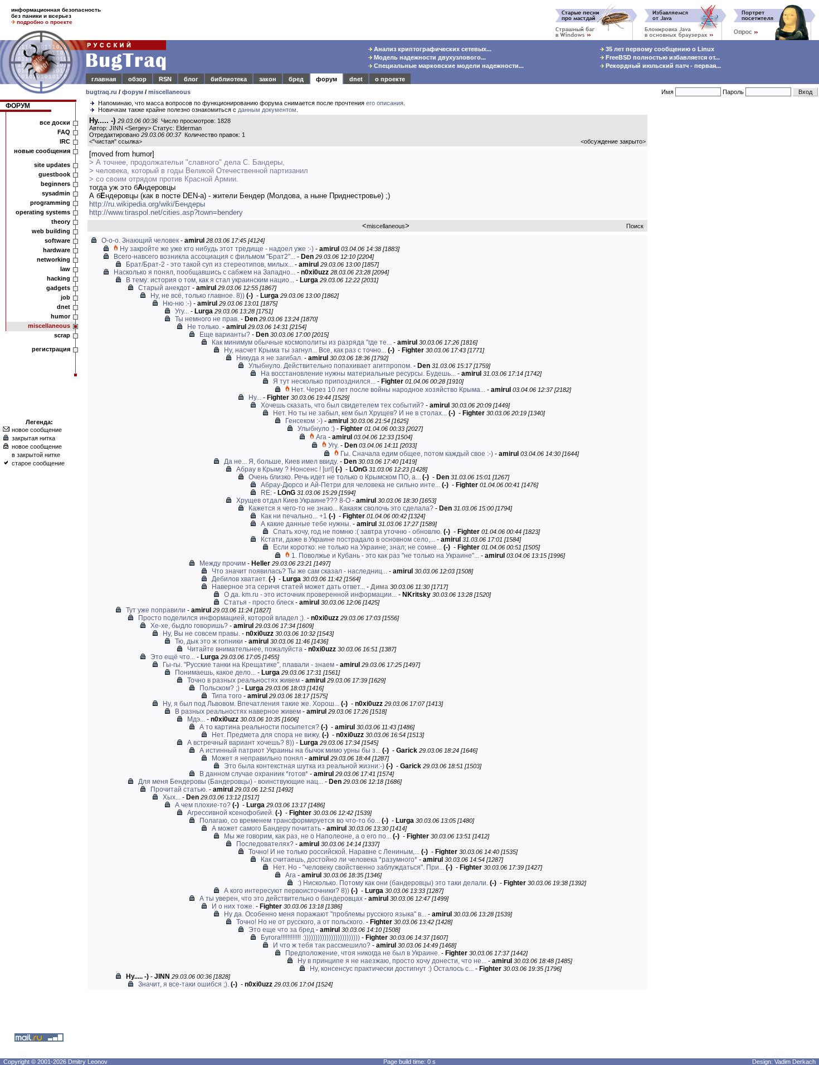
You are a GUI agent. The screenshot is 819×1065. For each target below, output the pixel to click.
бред (296, 79)
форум (326, 79)
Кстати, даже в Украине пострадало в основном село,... (348, 539)
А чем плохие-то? (203, 805)
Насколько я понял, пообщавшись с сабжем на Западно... (204, 272)
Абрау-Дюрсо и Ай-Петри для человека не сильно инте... (350, 485)
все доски (55, 122)
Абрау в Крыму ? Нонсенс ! (278, 469)
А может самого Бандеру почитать (266, 828)
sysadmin (56, 193)
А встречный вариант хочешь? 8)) (240, 743)
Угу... (182, 311)
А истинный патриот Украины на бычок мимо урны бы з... (290, 750)
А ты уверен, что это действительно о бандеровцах (281, 898)
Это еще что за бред (281, 930)
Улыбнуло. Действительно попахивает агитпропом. (330, 366)
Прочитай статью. (178, 789)
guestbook (54, 174)
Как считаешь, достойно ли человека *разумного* (339, 859)
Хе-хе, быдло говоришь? (189, 626)
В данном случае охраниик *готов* (253, 774)
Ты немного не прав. (207, 319)
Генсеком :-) (304, 421)
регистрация (51, 349)
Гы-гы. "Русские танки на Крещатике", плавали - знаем (248, 665)
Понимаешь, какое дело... (215, 672)
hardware (56, 250)
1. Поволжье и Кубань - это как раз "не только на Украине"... (385, 556)
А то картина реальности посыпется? (259, 727)
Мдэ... (196, 719)
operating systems (43, 212)
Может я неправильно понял (257, 758)
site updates (52, 164)
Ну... (254, 397)
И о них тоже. (233, 906)
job (65, 297)
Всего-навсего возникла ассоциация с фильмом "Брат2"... (204, 257)
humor (60, 316)
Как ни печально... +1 (294, 516)
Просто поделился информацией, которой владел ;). (221, 618)
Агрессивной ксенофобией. (230, 813)
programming (50, 202)
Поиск (635, 226)
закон (267, 79)
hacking (58, 278)
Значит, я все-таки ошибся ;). (183, 984)
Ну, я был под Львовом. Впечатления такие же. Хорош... (251, 704)
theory (60, 221)
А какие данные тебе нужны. (306, 524)
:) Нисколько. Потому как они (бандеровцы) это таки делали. (393, 883)
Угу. (333, 445)
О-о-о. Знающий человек (140, 240)
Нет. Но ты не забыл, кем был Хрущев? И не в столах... (360, 413)
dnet (356, 79)
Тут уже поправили (156, 610)
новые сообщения (42, 151)
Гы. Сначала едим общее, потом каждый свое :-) (416, 454)
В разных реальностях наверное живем (238, 711)
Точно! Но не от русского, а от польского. (300, 922)
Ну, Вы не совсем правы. (201, 633)
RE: (266, 493)
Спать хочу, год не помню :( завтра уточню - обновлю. (357, 532)
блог (191, 79)
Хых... (172, 797)
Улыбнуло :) (316, 429)
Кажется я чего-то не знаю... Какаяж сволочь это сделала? (340, 508)
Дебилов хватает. (239, 579)
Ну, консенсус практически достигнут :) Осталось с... (392, 969)
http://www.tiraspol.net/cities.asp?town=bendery (166, 212)
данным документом (267, 109)
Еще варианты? (224, 334)
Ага (321, 437)
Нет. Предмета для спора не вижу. (266, 735)
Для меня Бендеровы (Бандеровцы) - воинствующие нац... (230, 782)
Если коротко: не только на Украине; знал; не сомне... (357, 547)
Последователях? (265, 844)
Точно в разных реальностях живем (243, 680)
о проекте (390, 79)
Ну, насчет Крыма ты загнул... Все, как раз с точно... (305, 350)
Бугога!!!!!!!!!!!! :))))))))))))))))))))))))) (310, 937)
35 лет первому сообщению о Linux (659, 49)
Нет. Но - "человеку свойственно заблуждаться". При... (358, 867)
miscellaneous (169, 92)
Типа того (227, 696)
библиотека (229, 79)
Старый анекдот (164, 288)
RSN (165, 79)
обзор (137, 79)
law (65, 269)
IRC (65, 141)
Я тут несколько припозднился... (324, 381)
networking (53, 259)
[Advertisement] (735, 283)
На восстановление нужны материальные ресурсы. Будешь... (358, 373)
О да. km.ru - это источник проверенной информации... (310, 594)
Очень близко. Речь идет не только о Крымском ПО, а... (334, 477)
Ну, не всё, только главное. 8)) (197, 296)
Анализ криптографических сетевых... (431, 49)
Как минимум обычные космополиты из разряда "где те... (302, 342)
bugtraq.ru (101, 92)
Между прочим (222, 563)
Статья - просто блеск (259, 602)
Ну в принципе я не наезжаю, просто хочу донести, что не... (392, 961)
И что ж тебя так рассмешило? (321, 945)
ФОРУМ (18, 106)
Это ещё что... (172, 657)
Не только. (204, 327)
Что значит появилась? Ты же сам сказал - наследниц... (299, 571)
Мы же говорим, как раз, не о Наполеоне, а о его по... (307, 836)
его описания (384, 103)
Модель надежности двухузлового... (429, 57)
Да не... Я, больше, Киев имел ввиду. (281, 461)
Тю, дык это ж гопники (209, 641)
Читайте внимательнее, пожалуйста (245, 649)
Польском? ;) (219, 688)
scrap (62, 335)
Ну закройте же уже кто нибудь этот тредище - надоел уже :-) (217, 249)
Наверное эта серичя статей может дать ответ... (288, 587)
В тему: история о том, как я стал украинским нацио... (210, 280)
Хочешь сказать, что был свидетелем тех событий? (342, 405)
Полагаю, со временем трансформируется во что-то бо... (289, 820)
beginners (55, 183)
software (57, 240)
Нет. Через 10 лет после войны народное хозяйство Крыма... (388, 390)
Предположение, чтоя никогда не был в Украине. (362, 953)
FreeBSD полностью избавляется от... (662, 57)
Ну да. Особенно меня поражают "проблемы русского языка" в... (325, 914)
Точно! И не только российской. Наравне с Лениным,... (334, 852)
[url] (328, 469)
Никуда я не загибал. (269, 358)
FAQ (63, 132)
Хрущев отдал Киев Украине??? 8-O (293, 500)
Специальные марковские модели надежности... (448, 65)
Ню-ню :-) (177, 303)
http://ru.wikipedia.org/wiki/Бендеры (147, 204)
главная (103, 79)
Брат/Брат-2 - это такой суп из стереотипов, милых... (209, 264)
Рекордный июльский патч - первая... (662, 65)
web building (51, 231)
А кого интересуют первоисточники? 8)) (286, 891)
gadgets (58, 287)
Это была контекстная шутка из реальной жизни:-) (304, 766)
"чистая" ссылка (115, 141)
